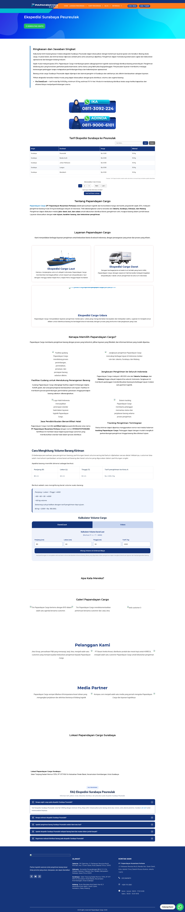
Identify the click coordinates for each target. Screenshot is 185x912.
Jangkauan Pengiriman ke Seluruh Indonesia (124, 372)
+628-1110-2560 (127, 885)
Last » (104, 186)
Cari (145, 143)
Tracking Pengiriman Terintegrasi (124, 423)
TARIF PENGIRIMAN (94, 6)
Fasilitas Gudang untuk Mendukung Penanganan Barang (60, 380)
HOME (66, 6)
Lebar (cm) (68, 540)
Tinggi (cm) (97, 540)
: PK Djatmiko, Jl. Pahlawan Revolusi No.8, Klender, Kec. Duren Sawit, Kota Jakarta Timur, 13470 (91, 864)
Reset (152, 143)
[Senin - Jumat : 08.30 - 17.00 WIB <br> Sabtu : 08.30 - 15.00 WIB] (119, 891)
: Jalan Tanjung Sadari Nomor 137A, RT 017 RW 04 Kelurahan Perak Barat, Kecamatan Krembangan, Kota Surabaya (91, 879)
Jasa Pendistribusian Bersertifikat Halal (61, 421)
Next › (97, 186)
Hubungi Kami (167, 907)
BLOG (106, 6)
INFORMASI (116, 6)
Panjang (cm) (39, 540)
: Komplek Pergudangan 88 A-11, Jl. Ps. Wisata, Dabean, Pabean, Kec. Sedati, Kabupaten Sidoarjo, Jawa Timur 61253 (90, 871)
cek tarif (143, 808)
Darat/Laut (62, 525)
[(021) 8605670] (119, 878)
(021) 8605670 (126, 878)
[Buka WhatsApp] (180, 907)
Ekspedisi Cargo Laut (61, 268)
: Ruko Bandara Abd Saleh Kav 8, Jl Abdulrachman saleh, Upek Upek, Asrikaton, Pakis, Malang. (88, 886)
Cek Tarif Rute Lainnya (92, 193)
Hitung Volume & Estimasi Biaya (92, 551)
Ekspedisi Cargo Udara (92, 315)
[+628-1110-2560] (119, 884)
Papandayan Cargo (38, 206)
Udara (122, 525)
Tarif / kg (125, 540)
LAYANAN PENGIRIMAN (76, 6)
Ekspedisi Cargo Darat (124, 266)
